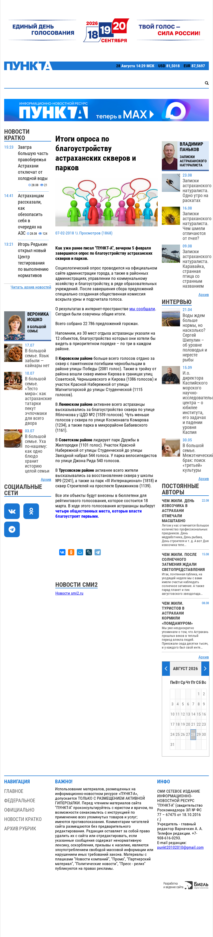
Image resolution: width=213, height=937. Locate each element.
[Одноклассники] (71, 552)
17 (172, 724)
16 (204, 714)
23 (204, 724)
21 (193, 724)
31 (172, 744)
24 (172, 734)
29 (199, 734)
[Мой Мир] (80, 552)
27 (188, 734)
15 (199, 714)
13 (188, 714)
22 (199, 724)
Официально (19, 810)
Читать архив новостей (31, 287)
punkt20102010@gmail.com (180, 847)
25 (178, 734)
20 (188, 724)
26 (183, 734)
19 (183, 724)
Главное (13, 791)
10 (172, 714)
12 (183, 714)
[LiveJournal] (89, 552)
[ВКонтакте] (62, 552)
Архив (46, 479)
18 (178, 724)
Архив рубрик (20, 829)
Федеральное (19, 801)
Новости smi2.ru (69, 593)
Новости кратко (23, 819)
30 (204, 734)
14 (193, 714)
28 (193, 734)
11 (178, 714)
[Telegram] (98, 552)
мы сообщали (142, 308)
